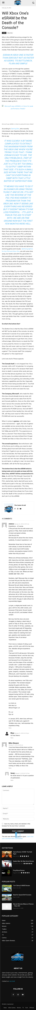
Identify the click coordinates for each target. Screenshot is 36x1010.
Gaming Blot (15, 129)
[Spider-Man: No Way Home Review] (7, 863)
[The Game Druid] (8, 508)
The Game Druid (20, 505)
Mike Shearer (14, 743)
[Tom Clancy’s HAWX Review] (7, 888)
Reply (10, 728)
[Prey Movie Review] (7, 873)
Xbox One (10, 33)
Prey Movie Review (19, 870)
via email (12, 981)
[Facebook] (15, 508)
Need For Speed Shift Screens (22, 895)
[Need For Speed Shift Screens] (7, 897)
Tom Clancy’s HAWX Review (21, 885)
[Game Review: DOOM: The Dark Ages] (7, 854)
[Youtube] (20, 508)
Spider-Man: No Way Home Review (23, 861)
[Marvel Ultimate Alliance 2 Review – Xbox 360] (7, 906)
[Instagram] (17, 508)
